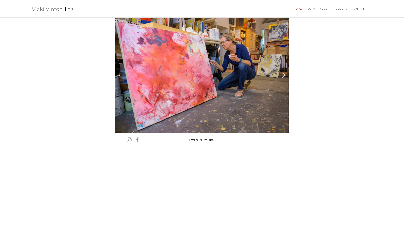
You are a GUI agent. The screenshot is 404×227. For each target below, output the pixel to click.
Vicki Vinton (47, 9)
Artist (73, 8)
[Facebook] (137, 140)
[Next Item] (283, 75)
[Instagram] (129, 140)
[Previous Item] (120, 75)
